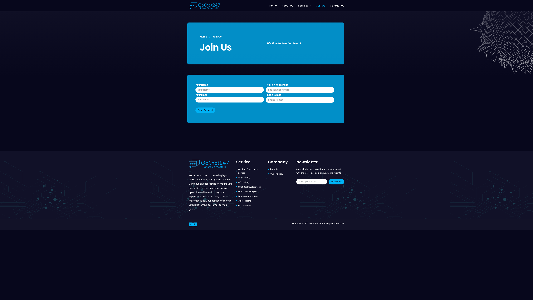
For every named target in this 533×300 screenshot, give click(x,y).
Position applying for (278, 84)
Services (303, 5)
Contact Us (337, 5)
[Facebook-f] (191, 224)
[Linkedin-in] (195, 224)
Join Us (320, 5)
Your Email (201, 94)
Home (273, 5)
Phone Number (274, 94)
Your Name (201, 84)
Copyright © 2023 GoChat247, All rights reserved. (317, 223)
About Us (287, 5)
